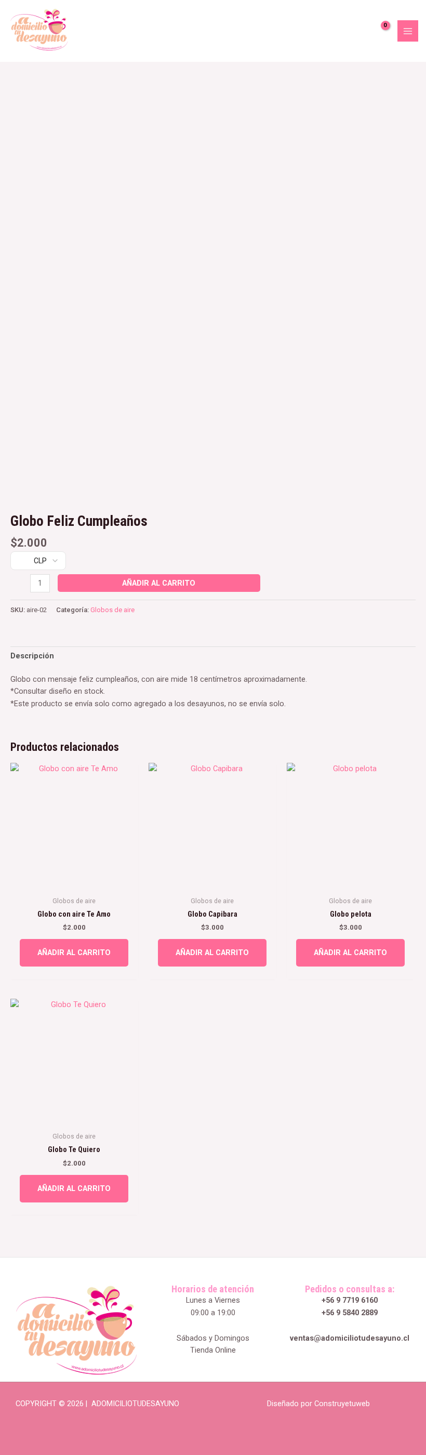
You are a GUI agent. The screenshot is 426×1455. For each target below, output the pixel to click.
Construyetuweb (342, 1403)
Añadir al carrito (158, 583)
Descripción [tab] (32, 655)
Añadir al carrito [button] (74, 952)
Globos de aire (112, 610)
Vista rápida (74, 881)
